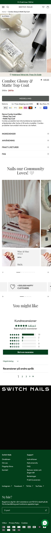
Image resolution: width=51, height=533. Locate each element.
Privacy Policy (14, 523)
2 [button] (22, 376)
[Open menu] (3, 7)
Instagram (6, 486)
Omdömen (6, 459)
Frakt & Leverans (33, 480)
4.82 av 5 (32, 325)
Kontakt (5, 470)
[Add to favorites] (44, 16)
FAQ (28, 466)
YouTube (38, 486)
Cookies (24, 523)
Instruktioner (32, 459)
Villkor (4, 523)
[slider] (21, 247)
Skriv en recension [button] (25, 352)
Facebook (18, 486)
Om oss (5, 463)
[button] (48, 272)
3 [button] (26, 376)
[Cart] (48, 7)
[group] (27, 287)
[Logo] (25, 6)
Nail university (32, 463)
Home (4, 12)
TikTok (28, 486)
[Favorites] (43, 7)
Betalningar (31, 476)
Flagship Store (7, 466)
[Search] (7, 7)
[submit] (46, 510)
